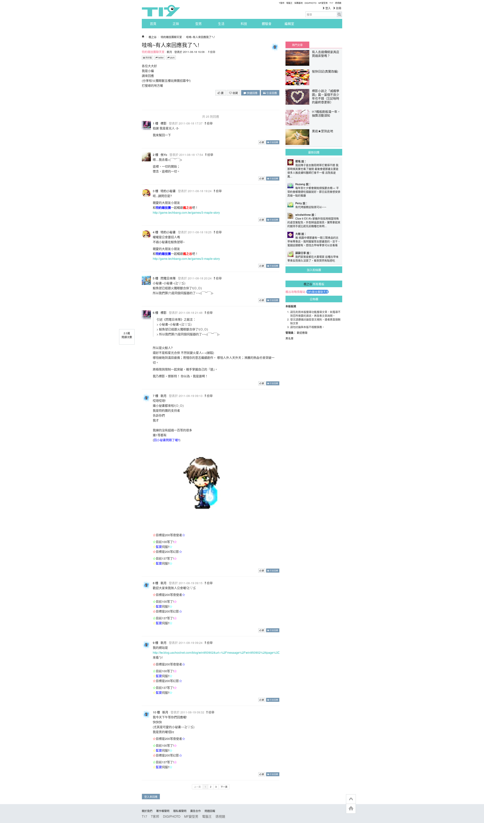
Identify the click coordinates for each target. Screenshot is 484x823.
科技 (244, 23)
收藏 (235, 93)
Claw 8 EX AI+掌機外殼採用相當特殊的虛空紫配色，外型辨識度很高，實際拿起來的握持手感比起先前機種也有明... (313, 222)
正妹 (176, 23)
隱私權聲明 (179, 811)
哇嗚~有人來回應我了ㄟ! (200, 37)
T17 (161, 10)
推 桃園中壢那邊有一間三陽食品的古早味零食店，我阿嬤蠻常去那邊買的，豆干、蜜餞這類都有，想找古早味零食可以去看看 (313, 241)
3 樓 (155, 191)
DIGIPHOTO (310, 2)
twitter (161, 57)
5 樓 (155, 278)
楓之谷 (153, 37)
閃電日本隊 (168, 278)
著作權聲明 (162, 811)
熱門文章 (297, 45)
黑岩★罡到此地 (322, 131)
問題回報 (210, 811)
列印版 (148, 57)
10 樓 (156, 712)
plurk (172, 57)
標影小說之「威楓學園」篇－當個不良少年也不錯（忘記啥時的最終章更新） (325, 96)
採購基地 (298, 2)
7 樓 (155, 396)
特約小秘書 (168, 191)
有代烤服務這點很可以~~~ (310, 207)
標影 (164, 123)
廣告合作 (195, 811)
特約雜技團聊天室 (171, 37)
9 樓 (155, 642)
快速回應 (252, 93)
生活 (221, 23)
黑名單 (289, 338)
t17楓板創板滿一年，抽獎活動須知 (326, 113)
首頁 (153, 23)
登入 (328, 8)
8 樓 (155, 583)
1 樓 (155, 123)
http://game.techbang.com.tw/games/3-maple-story (186, 212)
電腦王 (289, 2)
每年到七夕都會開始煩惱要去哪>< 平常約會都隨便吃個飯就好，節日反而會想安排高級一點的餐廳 (313, 191)
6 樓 (155, 312)
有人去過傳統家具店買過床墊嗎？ (325, 54)
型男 (198, 23)
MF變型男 (323, 2)
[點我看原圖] (209, 486)
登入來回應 (150, 796)
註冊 (338, 8)
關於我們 (147, 811)
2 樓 (155, 154)
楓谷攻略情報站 (295, 292)
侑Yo (164, 154)
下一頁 (224, 786)
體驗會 (266, 23)
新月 (169, 52)
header (351, 799)
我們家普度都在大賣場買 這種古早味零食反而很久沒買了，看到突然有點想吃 (312, 258)
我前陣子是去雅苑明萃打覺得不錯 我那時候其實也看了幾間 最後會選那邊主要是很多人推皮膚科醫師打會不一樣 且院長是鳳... (312, 170)
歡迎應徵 (302, 332)
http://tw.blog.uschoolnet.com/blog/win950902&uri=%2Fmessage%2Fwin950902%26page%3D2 (217, 652)
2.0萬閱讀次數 (127, 335)
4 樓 (155, 232)
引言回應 (271, 93)
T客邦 (281, 2)
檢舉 (212, 52)
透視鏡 (338, 2)
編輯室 (289, 23)
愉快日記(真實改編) (325, 71)
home (351, 808)
